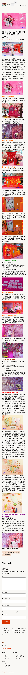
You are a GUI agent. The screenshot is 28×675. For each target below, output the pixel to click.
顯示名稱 (5, 592)
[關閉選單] (15, 2)
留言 (3, 576)
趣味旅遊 (22, 39)
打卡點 (4, 552)
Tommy (12, 39)
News (24, 5)
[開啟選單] (12, 4)
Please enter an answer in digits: (10, 612)
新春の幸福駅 (11, 552)
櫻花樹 (17, 552)
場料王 (8, 4)
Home (21, 5)
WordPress (11, 672)
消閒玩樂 (17, 39)
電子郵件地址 (6, 599)
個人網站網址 (5, 605)
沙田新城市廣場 (6, 554)
